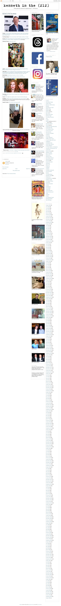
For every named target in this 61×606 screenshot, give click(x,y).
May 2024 (47, 247)
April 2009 (48, 529)
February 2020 (48, 326)
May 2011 (47, 490)
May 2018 (47, 359)
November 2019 (48, 331)
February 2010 (48, 513)
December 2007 (48, 554)
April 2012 (48, 473)
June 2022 (48, 283)
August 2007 (48, 560)
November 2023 (48, 256)
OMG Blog (48, 163)
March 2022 (48, 287)
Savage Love (48, 176)
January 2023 (48, 272)
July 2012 (47, 468)
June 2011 (48, 488)
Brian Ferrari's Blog (49, 114)
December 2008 (48, 535)
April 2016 (48, 398)
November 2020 (48, 312)
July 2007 (47, 562)
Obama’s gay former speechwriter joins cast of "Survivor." (17, 98)
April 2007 (48, 566)
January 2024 (48, 253)
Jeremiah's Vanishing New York (51, 148)
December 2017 (48, 367)
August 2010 (48, 504)
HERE (51, 56)
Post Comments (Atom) (11, 173)
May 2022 (47, 284)
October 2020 (48, 314)
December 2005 (48, 591)
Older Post (28, 168)
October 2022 (48, 276)
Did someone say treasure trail (14, 102)
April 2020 (48, 323)
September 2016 (49, 390)
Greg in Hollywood (49, 137)
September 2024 (49, 241)
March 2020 (48, 325)
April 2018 (48, 361)
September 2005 (49, 596)
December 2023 (48, 255)
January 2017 (48, 384)
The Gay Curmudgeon (50, 133)
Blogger (21, 604)
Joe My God (48, 149)
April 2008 (48, 548)
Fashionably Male (49, 127)
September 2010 (49, 502)
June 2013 (48, 451)
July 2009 (47, 524)
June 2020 (48, 320)
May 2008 (47, 546)
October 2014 (48, 426)
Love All (36, 159)
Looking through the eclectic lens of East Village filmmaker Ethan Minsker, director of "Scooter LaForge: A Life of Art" (15, 69)
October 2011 (48, 482)
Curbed (47, 119)
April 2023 (48, 267)
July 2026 (47, 206)
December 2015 (48, 404)
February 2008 (48, 551)
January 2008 (48, 552)
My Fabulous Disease (50, 157)
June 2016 (48, 395)
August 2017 (48, 373)
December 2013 (48, 442)
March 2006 (48, 587)
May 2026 (47, 209)
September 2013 (49, 446)
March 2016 (48, 400)
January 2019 (48, 347)
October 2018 (48, 351)
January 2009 (48, 534)
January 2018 (48, 365)
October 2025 (48, 220)
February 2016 (48, 401)
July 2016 (47, 393)
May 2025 (47, 228)
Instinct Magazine (49, 145)
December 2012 (48, 460)
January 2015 (48, 421)
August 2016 (48, 392)
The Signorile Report (49, 181)
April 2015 (48, 417)
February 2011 (48, 495)
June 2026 (48, 208)
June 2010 (48, 507)
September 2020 (49, 315)
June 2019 (48, 339)
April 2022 (48, 286)
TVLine (47, 196)
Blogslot (47, 110)
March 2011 (48, 493)
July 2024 (47, 244)
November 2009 (48, 518)
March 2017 (48, 381)
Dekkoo (47, 121)
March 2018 (48, 362)
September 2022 (49, 278)
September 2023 (49, 259)
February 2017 (48, 382)
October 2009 (48, 520)
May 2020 (47, 322)
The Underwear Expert (50, 197)
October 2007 (48, 557)
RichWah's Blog (48, 175)
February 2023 (48, 270)
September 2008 (49, 540)
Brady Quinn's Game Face (39, 168)
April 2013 (48, 454)
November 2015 (48, 406)
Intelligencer (48, 141)
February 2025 (48, 233)
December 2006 (48, 573)
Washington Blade (49, 198)
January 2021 (48, 309)
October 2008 (48, 538)
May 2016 (47, 396)
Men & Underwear (49, 153)
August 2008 (48, 541)
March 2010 (48, 512)
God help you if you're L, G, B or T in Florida (15, 75)
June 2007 (48, 563)
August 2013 (48, 448)
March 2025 (48, 231)
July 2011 (47, 487)
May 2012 (47, 471)
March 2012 (48, 474)
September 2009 (49, 521)
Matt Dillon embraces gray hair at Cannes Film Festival (15, 76)
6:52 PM (7, 164)
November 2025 (48, 219)
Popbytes (47, 168)
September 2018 (49, 353)
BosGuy (47, 111)
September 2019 (49, 334)
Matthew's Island (49, 152)
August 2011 (48, 485)
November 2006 (48, 574)
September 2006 (49, 577)
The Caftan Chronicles (50, 117)
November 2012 (48, 462)
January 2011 (48, 496)
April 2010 (48, 510)
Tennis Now (48, 189)
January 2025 (48, 234)
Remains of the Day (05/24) (9, 13)
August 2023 (48, 261)
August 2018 (48, 354)
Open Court (48, 164)
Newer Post (5, 168)
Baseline (47, 106)
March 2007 (48, 568)
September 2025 (49, 222)
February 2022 (48, 289)
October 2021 (48, 295)
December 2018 (48, 348)
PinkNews (48, 167)
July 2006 (47, 580)
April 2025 (48, 230)
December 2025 (48, 217)
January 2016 (48, 403)
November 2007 (48, 555)
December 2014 (48, 423)
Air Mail (47, 100)
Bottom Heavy (37, 141)
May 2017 (47, 378)
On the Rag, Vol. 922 (38, 94)
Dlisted (47, 125)
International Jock (49, 142)
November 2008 (48, 537)
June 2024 (48, 245)
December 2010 (48, 498)
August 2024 (48, 242)
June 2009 (48, 526)
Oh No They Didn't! (49, 161)
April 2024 (48, 248)
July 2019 (47, 337)
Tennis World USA (49, 190)
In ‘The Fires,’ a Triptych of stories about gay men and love (19, 150)
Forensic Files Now (49, 130)
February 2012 (48, 476)
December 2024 (48, 236)
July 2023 (47, 262)
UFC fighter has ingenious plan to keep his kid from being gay (16, 96)
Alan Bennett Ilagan (49, 102)
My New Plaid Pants (49, 159)
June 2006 (48, 582)
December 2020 (48, 311)
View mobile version (16, 170)
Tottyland (47, 194)
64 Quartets (48, 182)
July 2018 (47, 356)
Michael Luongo (48, 156)
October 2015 (48, 407)
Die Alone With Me (49, 123)
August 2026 (48, 205)
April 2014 (48, 435)
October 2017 (48, 370)
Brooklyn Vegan (48, 115)
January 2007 (48, 571)
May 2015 (47, 415)
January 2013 (48, 459)
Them (47, 193)
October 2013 (48, 445)
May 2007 (47, 565)
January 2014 (48, 440)
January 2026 (48, 216)
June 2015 (48, 414)
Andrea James (48, 103)
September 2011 (49, 484)
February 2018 (48, 364)
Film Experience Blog (49, 129)
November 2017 (48, 368)
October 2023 (48, 258)
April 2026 (48, 211)
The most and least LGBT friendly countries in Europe (19, 36)
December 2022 (48, 273)
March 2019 (48, 343)
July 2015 (47, 412)
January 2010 (48, 515)
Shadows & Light (49, 179)
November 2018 (48, 350)
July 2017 (47, 375)
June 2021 (48, 301)
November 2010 (48, 499)
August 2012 (48, 467)
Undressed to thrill (12, 41)
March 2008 (48, 549)
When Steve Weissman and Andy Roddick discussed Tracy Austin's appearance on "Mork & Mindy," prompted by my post (16, 39)
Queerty (47, 172)
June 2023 (48, 264)
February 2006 (48, 588)
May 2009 (47, 527)
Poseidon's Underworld (50, 170)
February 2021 (48, 308)
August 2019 (48, 336)
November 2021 (48, 294)
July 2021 (47, 300)
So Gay (47, 185)
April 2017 (48, 379)
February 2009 (48, 532)
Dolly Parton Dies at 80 (39, 123)
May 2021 (47, 303)
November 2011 (48, 481)
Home (16, 168)
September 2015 (49, 409)
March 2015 (48, 418)
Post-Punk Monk (49, 171)
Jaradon (6, 161)
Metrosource (48, 155)
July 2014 (47, 431)
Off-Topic (47, 160)
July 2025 (47, 225)
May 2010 (47, 509)
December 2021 (48, 292)
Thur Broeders (39, 604)
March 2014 (48, 437)
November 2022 (48, 275)
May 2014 (47, 434)
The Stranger (48, 187)
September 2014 (49, 428)
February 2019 (48, 345)
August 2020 (48, 317)
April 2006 (48, 585)
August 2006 (48, 579)
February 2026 (48, 214)
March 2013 (48, 456)
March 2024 (48, 250)
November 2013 (48, 443)
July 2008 (47, 543)
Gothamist (48, 134)
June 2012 (48, 470)
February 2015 (48, 420)
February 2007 (48, 569)
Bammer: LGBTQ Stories (50, 104)
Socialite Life (48, 186)
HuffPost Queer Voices (50, 138)
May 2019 (47, 340)
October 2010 (48, 501)
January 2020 (48, 328)
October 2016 (48, 389)
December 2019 (48, 329)
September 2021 (49, 297)
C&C (47, 118)
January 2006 (48, 590)
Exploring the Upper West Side (51, 126)
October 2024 (48, 239)
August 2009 (48, 523)
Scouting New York (49, 178)
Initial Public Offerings (50, 144)
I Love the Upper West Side (51, 140)
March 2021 (48, 306)
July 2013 (47, 449)
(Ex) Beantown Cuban (50, 107)
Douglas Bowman (31, 604)
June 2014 (48, 432)
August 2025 (48, 223)
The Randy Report (49, 174)
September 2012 (49, 465)
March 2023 (48, 269)
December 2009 (48, 516)
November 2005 (48, 593)
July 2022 (47, 281)
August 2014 (48, 429)
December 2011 (48, 479)
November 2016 (48, 387)
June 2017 (48, 376)
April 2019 (48, 342)
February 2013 (48, 457)
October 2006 (48, 576)
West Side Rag (48, 200)
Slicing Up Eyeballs (49, 183)
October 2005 (48, 594)
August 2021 (48, 298)
